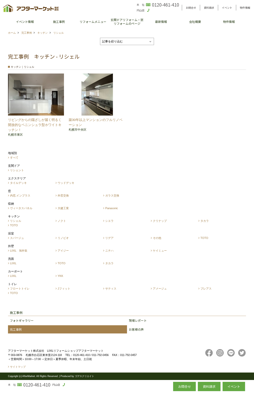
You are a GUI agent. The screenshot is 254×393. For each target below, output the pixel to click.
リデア (109, 237)
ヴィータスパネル (21, 208)
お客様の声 (136, 329)
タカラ (204, 220)
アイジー (63, 250)
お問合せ (191, 7)
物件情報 (245, 7)
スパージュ (17, 237)
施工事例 (59, 21)
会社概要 (195, 21)
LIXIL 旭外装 (18, 250)
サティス (110, 288)
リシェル (15, 220)
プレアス (206, 288)
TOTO (14, 225)
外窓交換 (63, 195)
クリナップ (160, 220)
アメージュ (160, 288)
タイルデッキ (18, 182)
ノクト (62, 220)
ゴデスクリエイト (84, 376)
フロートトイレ (20, 288)
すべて (14, 157)
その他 (157, 237)
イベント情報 (25, 21)
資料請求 (209, 7)
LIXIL (13, 263)
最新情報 (161, 21)
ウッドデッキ (66, 182)
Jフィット (64, 288)
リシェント (17, 170)
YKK (60, 275)
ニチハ (109, 250)
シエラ (109, 220)
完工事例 (16, 329)
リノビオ (63, 237)
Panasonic (111, 208)
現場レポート (138, 320)
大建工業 (63, 208)
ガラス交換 (112, 195)
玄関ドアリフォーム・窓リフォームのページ (127, 21)
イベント (227, 7)
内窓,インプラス (20, 195)
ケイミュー (160, 250)
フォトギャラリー (22, 320)
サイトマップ (18, 366)
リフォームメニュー (93, 21)
